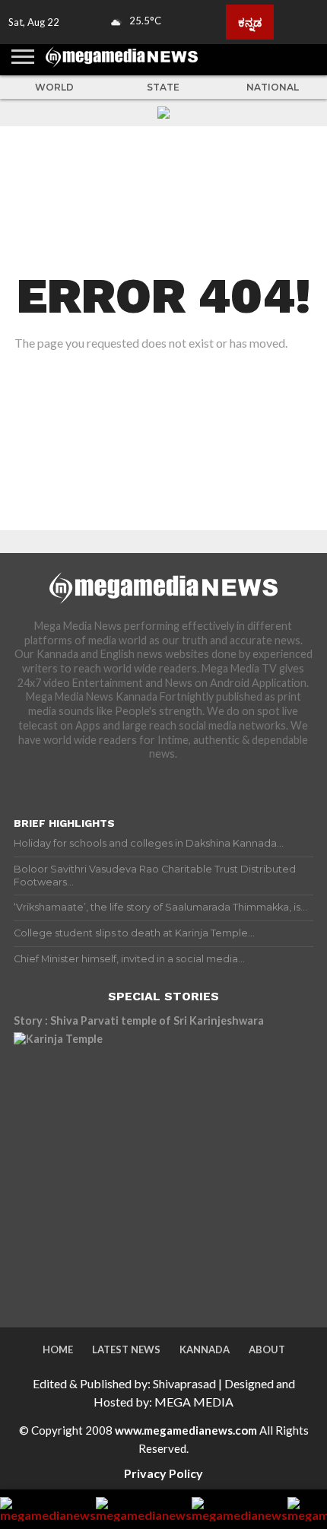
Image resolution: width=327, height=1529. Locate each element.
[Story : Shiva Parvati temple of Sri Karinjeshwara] (147, 1165)
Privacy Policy (163, 1473)
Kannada (204, 1349)
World (54, 87)
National (272, 87)
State (163, 87)
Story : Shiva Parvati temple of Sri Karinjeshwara (139, 1020)
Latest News (126, 1349)
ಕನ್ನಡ (250, 22)
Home (58, 1349)
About (267, 1349)
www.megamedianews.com (186, 1430)
